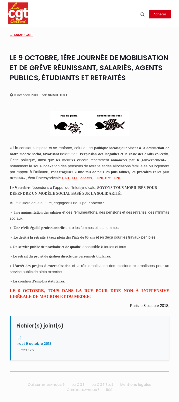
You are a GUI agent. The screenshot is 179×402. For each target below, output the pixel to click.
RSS (109, 389)
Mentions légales (135, 384)
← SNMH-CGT (21, 34)
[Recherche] (142, 14)
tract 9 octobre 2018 (33, 343)
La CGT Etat (102, 384)
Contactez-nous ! (83, 389)
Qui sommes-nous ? (46, 384)
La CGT (78, 384)
